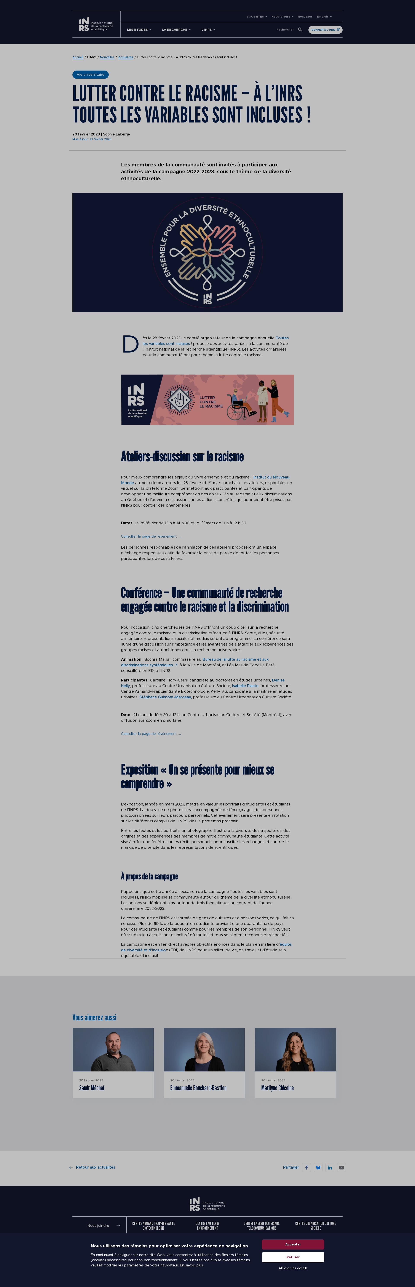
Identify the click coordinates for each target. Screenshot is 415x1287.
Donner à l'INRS (323, 30)
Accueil (77, 57)
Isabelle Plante (245, 686)
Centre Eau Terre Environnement (207, 1226)
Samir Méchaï (91, 1088)
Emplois (323, 16)
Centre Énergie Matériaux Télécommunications (261, 1226)
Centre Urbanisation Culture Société (315, 1226)
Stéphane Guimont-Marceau (165, 697)
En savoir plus (191, 1265)
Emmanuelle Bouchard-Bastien (198, 1088)
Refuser (293, 1257)
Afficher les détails (293, 1268)
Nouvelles (305, 16)
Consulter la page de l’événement (151, 536)
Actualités (125, 57)
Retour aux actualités (95, 1167)
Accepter (293, 1244)
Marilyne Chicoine (277, 1088)
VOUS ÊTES (255, 16)
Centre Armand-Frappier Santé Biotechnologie (153, 1226)
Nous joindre (280, 16)
